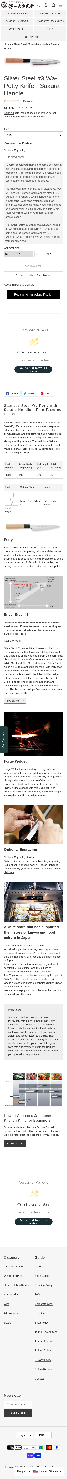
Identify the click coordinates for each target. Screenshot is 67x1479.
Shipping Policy (44, 1285)
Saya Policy (42, 1322)
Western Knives (50, 13)
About (38, 1266)
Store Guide (42, 1275)
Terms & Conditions (46, 1331)
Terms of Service (44, 1341)
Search (8, 1322)
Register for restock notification (33, 294)
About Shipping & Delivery (19, 284)
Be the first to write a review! (33, 369)
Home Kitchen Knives (50, 21)
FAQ (37, 1294)
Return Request (44, 1369)
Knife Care (41, 1313)
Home (7, 44)
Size (6, 128)
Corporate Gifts (44, 1303)
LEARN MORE (14, 700)
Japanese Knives (17, 13)
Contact (39, 1378)
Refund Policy (43, 1350)
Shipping (9, 112)
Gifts (50, 29)
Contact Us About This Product (34, 275)
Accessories (16, 29)
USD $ (42, 1435)
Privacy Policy (43, 1359)
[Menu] (61, 5)
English (23, 1435)
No (18, 253)
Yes (48, 253)
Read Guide (15, 1143)
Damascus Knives (17, 21)
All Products (33, 37)
